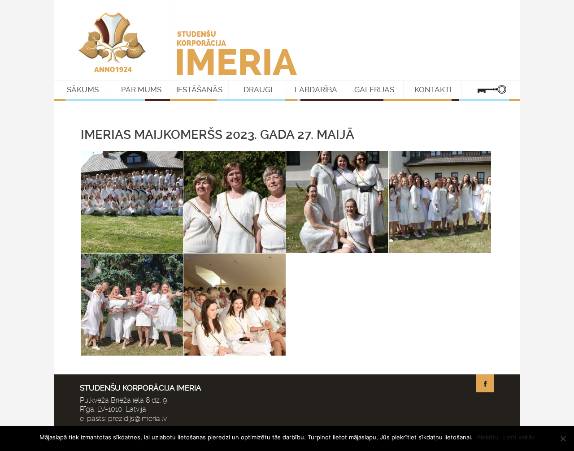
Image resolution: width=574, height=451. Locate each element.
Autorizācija (491, 90)
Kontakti (432, 89)
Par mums (141, 89)
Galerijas (374, 89)
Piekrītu (488, 437)
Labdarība (316, 89)
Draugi (258, 89)
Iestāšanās (199, 89)
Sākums (83, 89)
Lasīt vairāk (519, 437)
